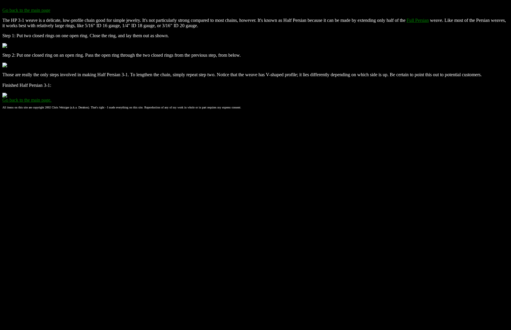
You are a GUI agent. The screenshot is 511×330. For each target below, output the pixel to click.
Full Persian (418, 20)
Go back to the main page (26, 10)
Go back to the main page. (26, 100)
